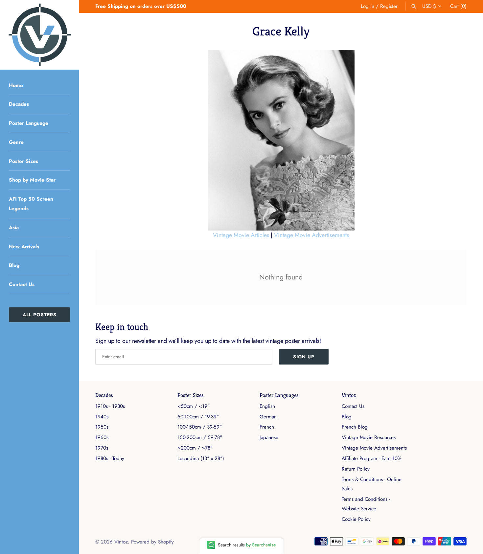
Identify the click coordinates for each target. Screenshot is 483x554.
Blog (14, 265)
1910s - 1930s (110, 406)
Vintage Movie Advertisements (311, 235)
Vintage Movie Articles (241, 235)
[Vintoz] (39, 35)
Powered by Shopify (152, 541)
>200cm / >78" (195, 448)
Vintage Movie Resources (369, 437)
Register (389, 6)
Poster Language (28, 123)
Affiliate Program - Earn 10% (371, 458)
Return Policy (356, 469)
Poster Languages (279, 395)
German (268, 416)
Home (16, 85)
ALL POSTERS (40, 314)
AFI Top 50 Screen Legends (31, 203)
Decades (19, 104)
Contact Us (21, 284)
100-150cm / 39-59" (199, 427)
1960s (101, 437)
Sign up (303, 356)
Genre (16, 142)
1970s (101, 448)
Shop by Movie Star (32, 180)
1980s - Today (109, 458)
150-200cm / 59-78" (199, 437)
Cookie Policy (356, 519)
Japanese (269, 437)
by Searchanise (261, 545)
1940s (101, 416)
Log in (367, 6)
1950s (101, 427)
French (267, 427)
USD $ (429, 6)
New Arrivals (24, 246)
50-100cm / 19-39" (198, 416)
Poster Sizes (23, 161)
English (267, 406)
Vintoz (349, 395)
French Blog (355, 427)
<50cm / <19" (193, 406)
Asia (14, 227)
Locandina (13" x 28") (200, 458)
